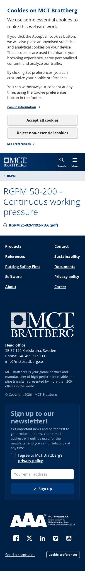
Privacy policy (66, 276)
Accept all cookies (42, 120)
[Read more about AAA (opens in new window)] (42, 519)
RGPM (11, 176)
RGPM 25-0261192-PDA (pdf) (33, 225)
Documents (64, 266)
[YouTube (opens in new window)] (69, 537)
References (15, 256)
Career (60, 286)
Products (13, 246)
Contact (61, 246)
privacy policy (30, 460)
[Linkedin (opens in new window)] (43, 537)
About (10, 286)
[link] (15, 162)
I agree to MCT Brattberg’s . (40, 458)
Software (13, 276)
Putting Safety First (22, 266)
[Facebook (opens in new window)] (16, 537)
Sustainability (67, 256)
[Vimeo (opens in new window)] (56, 537)
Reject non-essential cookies (42, 132)
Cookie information (21, 107)
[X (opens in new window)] (29, 537)
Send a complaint (20, 554)
